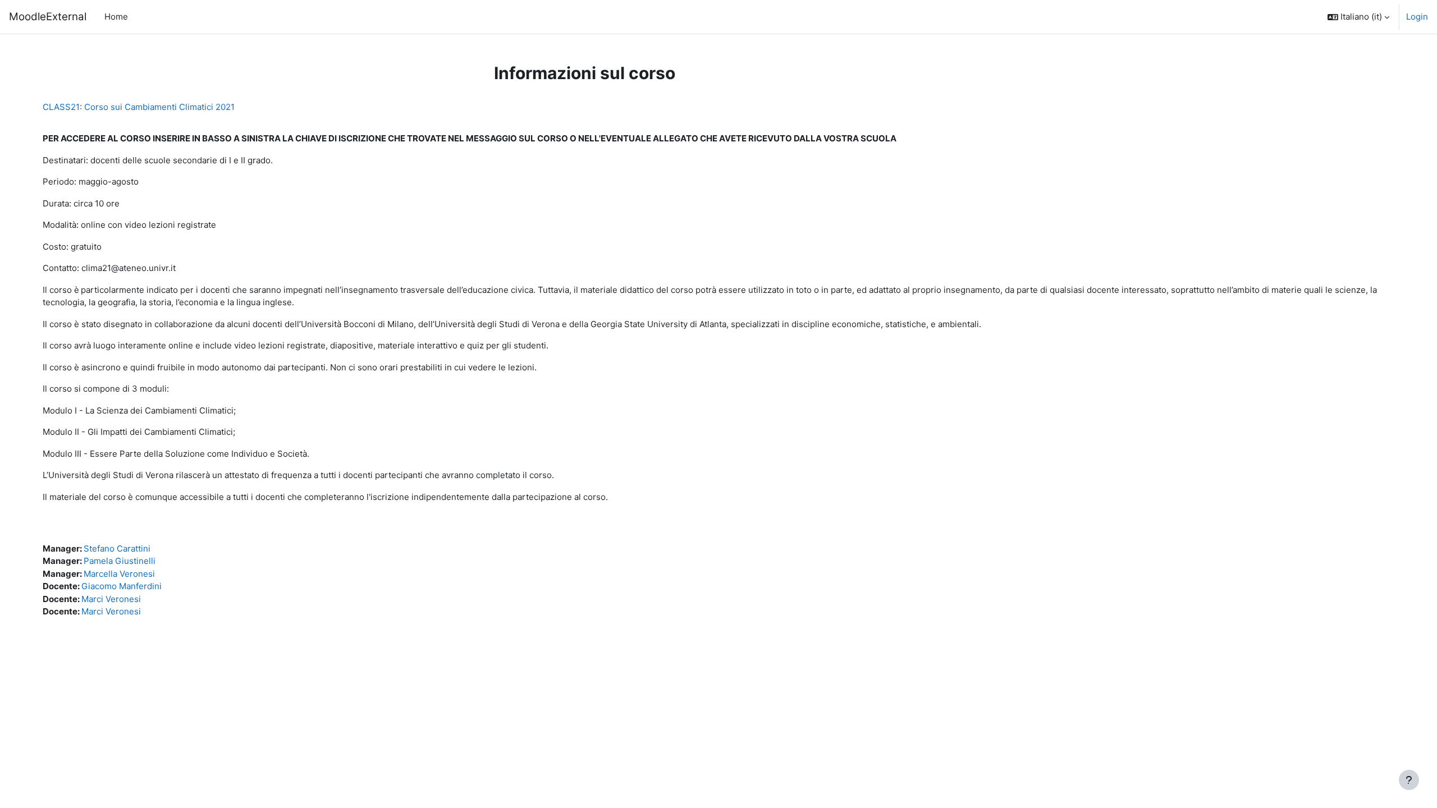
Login (1417, 16)
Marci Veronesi (111, 599)
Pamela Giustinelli (119, 561)
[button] (1358, 17)
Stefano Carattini (117, 548)
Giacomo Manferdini (121, 586)
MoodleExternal (47, 16)
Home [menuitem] (116, 16)
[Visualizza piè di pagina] (1409, 780)
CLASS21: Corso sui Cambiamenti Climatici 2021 (139, 107)
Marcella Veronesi (119, 573)
